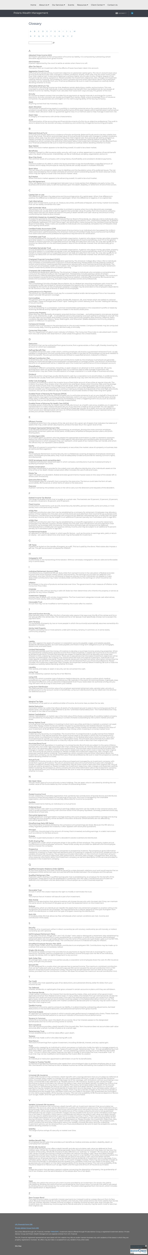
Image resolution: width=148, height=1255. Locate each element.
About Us (43, 5)
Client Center (97, 5)
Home (33, 5)
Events (71, 5)
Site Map (18, 1246)
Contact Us (112, 5)
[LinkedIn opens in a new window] (132, 14)
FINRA (53, 1232)
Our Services (57, 5)
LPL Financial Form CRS (23, 1224)
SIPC (57, 1232)
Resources (81, 5)
